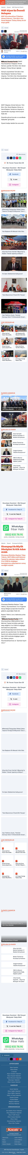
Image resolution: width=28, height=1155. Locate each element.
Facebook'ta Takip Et (15, 509)
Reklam (4, 1142)
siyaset (6, 27)
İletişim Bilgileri (18, 1144)
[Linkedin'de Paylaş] (14, 158)
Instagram (15, 184)
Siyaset (9, 7)
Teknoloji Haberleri (14, 1103)
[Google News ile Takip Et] (23, 51)
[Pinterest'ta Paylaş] (17, 158)
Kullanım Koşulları (6, 1144)
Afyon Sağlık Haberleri (14, 1091)
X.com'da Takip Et (15, 514)
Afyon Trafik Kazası (14, 1115)
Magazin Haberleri (14, 1101)
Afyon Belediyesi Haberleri (14, 1112)
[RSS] (20, 1059)
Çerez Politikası (18, 1139)
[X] (11, 1059)
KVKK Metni (17, 1142)
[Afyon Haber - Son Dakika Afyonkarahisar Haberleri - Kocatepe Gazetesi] (14, 1129)
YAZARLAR (6, 1055)
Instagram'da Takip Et (15, 519)
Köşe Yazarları (14, 1067)
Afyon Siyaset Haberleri (14, 1076)
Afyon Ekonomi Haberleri (14, 1078)
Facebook (15, 174)
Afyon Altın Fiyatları (14, 1123)
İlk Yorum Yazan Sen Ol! (15, 163)
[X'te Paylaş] (5, 31)
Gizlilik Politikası (18, 1137)
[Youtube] (17, 1059)
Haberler (3, 7)
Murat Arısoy (7, 51)
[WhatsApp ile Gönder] (20, 158)
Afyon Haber (14, 1119)
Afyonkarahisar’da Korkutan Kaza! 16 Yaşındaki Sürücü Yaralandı (15, 2)
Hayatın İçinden (14, 1097)
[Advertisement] (14, 92)
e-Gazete (14, 1071)
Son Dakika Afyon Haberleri (14, 1110)
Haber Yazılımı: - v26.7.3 (14, 1153)
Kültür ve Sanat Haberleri (14, 1095)
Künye (3, 1139)
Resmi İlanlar (14, 1069)
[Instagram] (14, 1059)
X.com (15, 179)
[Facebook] (8, 1059)
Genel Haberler (14, 1089)
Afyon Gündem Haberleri (14, 1073)
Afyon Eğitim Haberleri (14, 1093)
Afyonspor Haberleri (14, 1080)
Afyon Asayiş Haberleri (14, 1082)
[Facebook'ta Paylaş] (2, 31)
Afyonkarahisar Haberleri (14, 1121)
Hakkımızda (5, 1137)
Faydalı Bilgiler (14, 1099)
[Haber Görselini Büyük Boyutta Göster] (14, 41)
